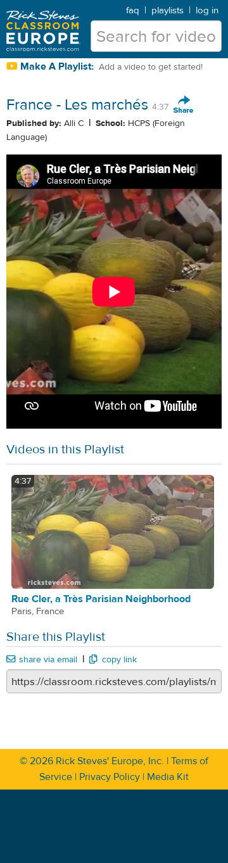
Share (183, 105)
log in (207, 10)
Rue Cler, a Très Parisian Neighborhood (101, 599)
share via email (48, 659)
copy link (119, 659)
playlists (167, 10)
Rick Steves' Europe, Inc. (110, 761)
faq (132, 10)
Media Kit (168, 777)
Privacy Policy (109, 777)
